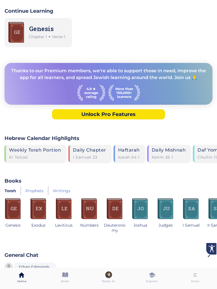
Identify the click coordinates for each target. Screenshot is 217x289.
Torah (10, 190)
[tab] (22, 278)
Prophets (34, 190)
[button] (9, 267)
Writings (61, 190)
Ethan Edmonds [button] (34, 267)
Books (13, 181)
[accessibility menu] (211, 248)
